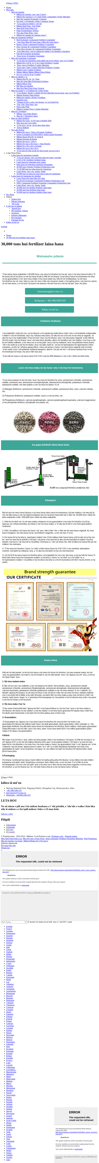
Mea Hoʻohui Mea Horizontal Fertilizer (32, 81)
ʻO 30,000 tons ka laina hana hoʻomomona (33, 169)
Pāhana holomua (18, 201)
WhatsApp (5, 848)
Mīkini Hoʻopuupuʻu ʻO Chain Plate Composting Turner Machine (43, 17)
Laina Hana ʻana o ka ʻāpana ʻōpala (31, 171)
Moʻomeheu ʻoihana (19, 211)
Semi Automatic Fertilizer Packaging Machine (64, 839)
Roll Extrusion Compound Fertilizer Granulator (35, 40)
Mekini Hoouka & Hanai (26, 139)
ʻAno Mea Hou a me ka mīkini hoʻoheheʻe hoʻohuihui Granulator (43, 51)
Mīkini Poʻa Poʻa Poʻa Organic (29, 146)
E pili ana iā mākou (14, 206)
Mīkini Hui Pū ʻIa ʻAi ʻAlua (27, 79)
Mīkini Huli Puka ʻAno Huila (28, 26)
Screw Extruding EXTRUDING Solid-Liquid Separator (39, 134)
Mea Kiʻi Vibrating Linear (27, 116)
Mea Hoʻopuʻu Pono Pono (33, 839)
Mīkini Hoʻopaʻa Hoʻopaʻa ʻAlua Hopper (33, 144)
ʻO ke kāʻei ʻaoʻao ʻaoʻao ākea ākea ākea (33, 125)
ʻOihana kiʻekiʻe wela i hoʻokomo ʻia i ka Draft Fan (37, 102)
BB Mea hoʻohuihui (24, 86)
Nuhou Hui (16, 199)
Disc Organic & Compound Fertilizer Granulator (36, 47)
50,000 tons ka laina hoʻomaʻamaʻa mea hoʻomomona (38, 174)
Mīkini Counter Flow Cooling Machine (32, 109)
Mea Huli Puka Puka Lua (26, 28)
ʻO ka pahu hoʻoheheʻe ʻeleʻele (29, 24)
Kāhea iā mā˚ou (12, 222)
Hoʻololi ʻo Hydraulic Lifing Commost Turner (35, 21)
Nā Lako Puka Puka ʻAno (27, 33)
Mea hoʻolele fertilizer (20, 118)
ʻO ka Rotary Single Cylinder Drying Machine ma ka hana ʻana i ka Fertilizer (47, 93)
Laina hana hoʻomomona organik (24, 155)
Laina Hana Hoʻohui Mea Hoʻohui (30, 178)
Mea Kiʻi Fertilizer (18, 111)
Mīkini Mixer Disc (24, 84)
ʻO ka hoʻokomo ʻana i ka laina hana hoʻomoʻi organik (38, 158)
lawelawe (15, 213)
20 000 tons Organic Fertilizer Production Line (35, 167)
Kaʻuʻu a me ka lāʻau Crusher (28, 74)
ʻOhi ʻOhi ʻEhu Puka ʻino (26, 104)
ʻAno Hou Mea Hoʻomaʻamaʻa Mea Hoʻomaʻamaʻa (37, 42)
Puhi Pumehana (90, 839)
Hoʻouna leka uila (8, 845)
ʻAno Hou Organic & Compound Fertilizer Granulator (38, 49)
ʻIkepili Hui (16, 208)
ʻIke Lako (15, 204)
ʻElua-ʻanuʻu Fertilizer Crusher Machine (32, 65)
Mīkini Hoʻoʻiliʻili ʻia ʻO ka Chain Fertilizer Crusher (37, 63)
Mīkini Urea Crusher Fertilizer (28, 70)
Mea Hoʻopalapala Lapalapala (23, 58)
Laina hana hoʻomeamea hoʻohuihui (26, 176)
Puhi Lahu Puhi (22, 107)
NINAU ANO (7, 814)
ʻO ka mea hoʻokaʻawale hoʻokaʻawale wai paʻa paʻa (38, 151)
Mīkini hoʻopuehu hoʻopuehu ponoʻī (31, 35)
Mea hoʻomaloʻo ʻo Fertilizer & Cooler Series (29, 91)
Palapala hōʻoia (17, 220)
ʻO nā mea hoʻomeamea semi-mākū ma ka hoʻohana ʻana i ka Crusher (44, 61)
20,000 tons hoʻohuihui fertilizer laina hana (33, 188)
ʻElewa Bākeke (22, 127)
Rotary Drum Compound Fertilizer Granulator (35, 44)
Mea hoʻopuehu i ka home (11, 841)
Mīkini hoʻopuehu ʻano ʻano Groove (31, 14)
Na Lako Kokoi (17, 130)
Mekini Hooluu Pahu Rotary (28, 95)
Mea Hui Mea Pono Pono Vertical (30, 88)
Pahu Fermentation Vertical (27, 31)
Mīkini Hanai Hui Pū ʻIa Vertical (29, 137)
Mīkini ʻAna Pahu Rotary (26, 114)
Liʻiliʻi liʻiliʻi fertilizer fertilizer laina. (31, 160)
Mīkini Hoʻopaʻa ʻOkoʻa (26, 141)
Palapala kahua (71, 836)
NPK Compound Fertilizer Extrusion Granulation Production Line (43, 183)
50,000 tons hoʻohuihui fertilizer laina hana (33, 192)
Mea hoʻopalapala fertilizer (22, 37)
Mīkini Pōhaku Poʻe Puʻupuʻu (35, 841)
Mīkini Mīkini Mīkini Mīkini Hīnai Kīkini (33, 72)
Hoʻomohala (16, 218)
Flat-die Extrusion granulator (28, 54)
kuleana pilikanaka (19, 215)
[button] (49, 291)
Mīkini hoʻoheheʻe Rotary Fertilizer (30, 97)
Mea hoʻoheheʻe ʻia (19, 77)
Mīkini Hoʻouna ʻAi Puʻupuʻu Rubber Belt (33, 121)
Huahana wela (57, 836)
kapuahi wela (21, 100)
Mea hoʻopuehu (17, 12)
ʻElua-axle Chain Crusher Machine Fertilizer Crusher (38, 67)
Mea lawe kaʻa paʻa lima (26, 123)
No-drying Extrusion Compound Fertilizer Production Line (40, 181)
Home (8, 7)
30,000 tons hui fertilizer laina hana (30, 190)
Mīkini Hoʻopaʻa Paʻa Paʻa (27, 148)
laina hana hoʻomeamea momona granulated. (34, 164)
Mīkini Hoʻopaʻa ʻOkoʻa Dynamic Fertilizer (34, 132)
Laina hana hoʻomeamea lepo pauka (31, 162)
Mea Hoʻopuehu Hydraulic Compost (31, 19)
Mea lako (10, 10)
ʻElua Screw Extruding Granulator (30, 56)
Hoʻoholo (10, 194)
